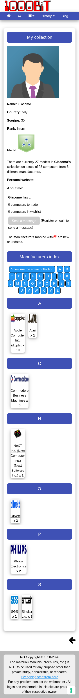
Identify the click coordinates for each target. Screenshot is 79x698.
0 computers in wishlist (24, 211)
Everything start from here (39, 677)
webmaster (57, 682)
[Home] (9, 16)
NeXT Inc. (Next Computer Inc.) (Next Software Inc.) (18, 460)
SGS (14, 611)
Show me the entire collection (32, 269)
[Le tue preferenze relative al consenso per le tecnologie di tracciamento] (71, 690)
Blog (65, 16)
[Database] (19, 16)
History (47, 16)
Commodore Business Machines (20, 395)
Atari (32, 330)
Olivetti (15, 516)
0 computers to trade (23, 204)
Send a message (24, 221)
